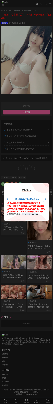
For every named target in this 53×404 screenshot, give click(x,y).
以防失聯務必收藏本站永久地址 (26, 199)
